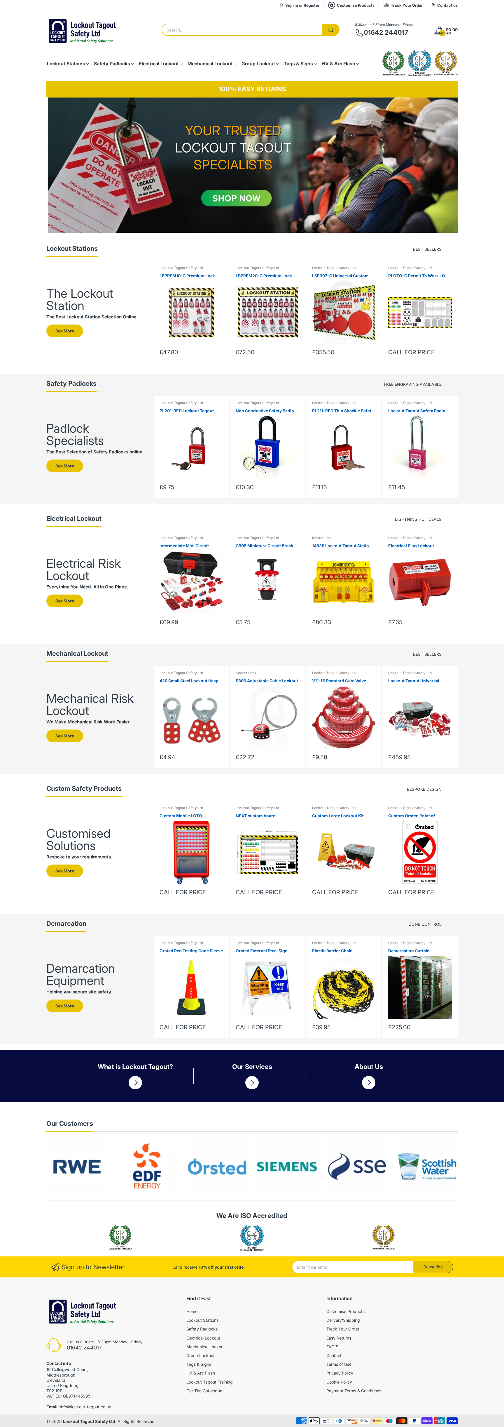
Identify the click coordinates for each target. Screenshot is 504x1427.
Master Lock (322, 538)
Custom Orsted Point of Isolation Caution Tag (411, 816)
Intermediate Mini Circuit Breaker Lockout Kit (184, 546)
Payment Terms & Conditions (353, 1390)
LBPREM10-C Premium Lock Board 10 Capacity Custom (187, 276)
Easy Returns (338, 1337)
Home (191, 1311)
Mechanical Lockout (205, 1346)
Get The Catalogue (204, 1390)
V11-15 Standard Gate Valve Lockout (339, 681)
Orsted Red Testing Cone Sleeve (191, 950)
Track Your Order (407, 5)
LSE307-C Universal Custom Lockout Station (340, 276)
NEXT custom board (256, 815)
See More (64, 330)
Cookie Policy (339, 1381)
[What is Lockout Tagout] (135, 1082)
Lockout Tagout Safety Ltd (181, 268)
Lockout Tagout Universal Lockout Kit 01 (413, 681)
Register (311, 5)
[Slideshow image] (252, 165)
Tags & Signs (198, 1364)
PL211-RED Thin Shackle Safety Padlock (343, 411)
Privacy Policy (339, 1372)
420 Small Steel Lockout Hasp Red (189, 681)
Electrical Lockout (203, 1337)
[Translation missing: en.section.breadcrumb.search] (331, 30)
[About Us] (368, 1082)
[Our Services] (252, 1082)
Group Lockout (200, 1355)
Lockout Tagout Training (209, 1381)
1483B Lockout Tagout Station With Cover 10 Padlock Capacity (343, 546)
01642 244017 (386, 32)
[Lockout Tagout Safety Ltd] (82, 30)
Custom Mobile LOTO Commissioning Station (183, 816)
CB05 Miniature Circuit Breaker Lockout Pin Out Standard (266, 546)
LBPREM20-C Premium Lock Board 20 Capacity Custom (264, 276)
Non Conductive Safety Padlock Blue (267, 411)
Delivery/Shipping (343, 1320)
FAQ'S (332, 1346)
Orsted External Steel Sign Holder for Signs (262, 951)
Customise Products (355, 5)
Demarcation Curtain (409, 950)
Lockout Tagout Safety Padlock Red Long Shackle (419, 411)
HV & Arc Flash (200, 1372)
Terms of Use (338, 1364)
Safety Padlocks (202, 1328)
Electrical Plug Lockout (411, 545)
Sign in (292, 5)
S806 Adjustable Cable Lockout (267, 680)
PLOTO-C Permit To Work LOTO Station (419, 276)
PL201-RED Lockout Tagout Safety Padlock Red (187, 411)
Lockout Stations (202, 1320)
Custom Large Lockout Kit (338, 815)
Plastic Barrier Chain (332, 950)
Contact (334, 1355)
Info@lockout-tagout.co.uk (85, 1406)
